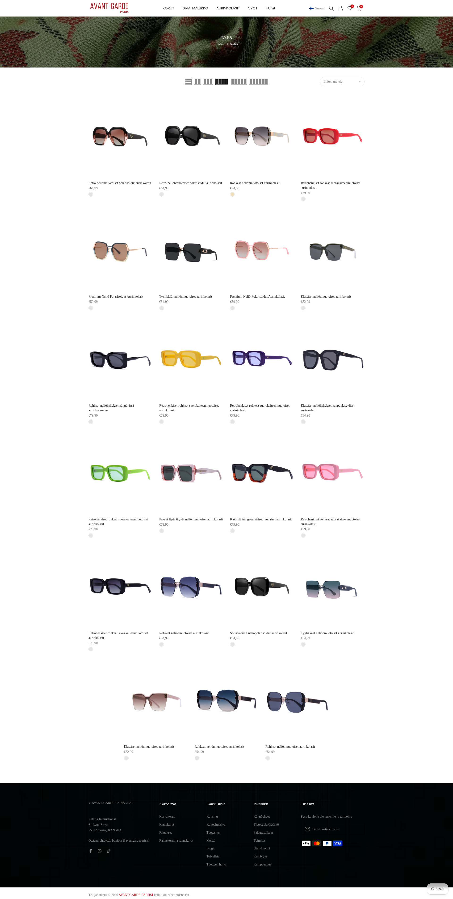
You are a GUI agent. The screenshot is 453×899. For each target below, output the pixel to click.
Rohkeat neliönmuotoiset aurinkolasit (255, 183)
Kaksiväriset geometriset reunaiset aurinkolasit (261, 519)
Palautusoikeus (263, 832)
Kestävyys (260, 856)
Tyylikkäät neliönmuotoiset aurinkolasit (185, 296)
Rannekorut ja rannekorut (176, 840)
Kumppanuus (262, 864)
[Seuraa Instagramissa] (99, 851)
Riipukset (165, 832)
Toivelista (212, 856)
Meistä (210, 840)
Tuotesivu (213, 832)
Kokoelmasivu (216, 824)
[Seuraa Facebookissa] (90, 851)
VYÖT (253, 8)
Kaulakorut (166, 824)
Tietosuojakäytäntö (266, 824)
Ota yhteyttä (262, 848)
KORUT (168, 8)
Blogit (210, 848)
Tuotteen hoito (216, 864)
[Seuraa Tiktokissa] (108, 851)
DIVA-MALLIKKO (195, 8)
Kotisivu (212, 816)
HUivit (271, 8)
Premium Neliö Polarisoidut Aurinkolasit (115, 296)
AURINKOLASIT (228, 8)
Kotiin (220, 44)
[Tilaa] (356, 829)
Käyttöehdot (262, 816)
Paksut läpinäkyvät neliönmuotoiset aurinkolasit (191, 519)
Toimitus (259, 840)
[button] (318, 8)
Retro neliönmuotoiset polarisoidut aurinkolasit (119, 183)
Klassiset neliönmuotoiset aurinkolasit (326, 296)
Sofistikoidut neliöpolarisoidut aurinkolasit (258, 633)
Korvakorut (167, 816)
